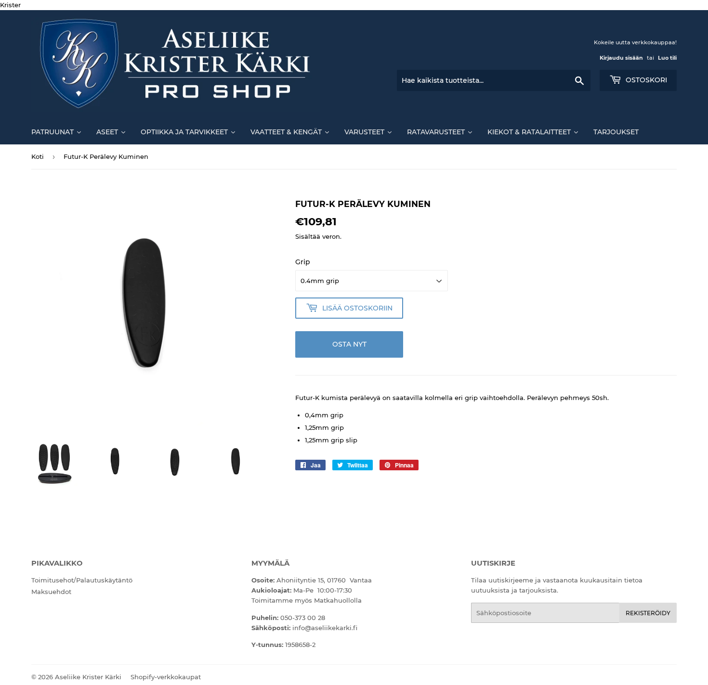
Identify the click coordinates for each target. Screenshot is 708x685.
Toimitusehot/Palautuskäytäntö (81, 580)
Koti (37, 156)
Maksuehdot (51, 591)
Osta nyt (349, 344)
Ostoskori (645, 80)
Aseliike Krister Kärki (88, 677)
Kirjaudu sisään (621, 57)
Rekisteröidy (648, 613)
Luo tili (667, 57)
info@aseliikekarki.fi (324, 628)
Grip (302, 262)
